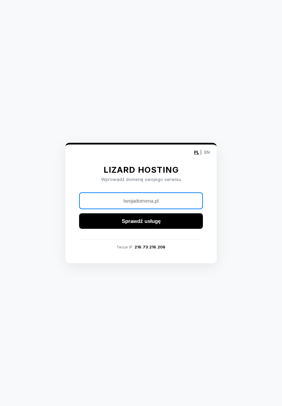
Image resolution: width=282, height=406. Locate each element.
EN (207, 152)
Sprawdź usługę (141, 221)
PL (196, 152)
